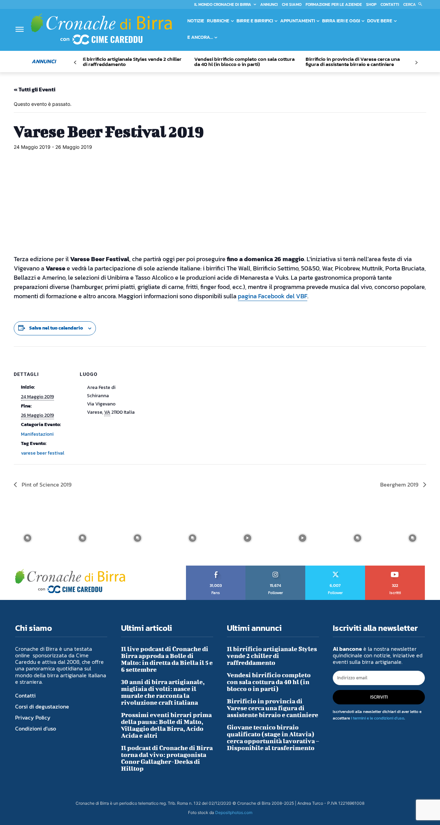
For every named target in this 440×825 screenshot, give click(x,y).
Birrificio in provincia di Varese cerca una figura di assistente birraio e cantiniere (353, 61)
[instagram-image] (27, 538)
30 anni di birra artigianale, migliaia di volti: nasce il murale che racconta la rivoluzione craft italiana (163, 692)
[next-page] (416, 62)
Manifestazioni (37, 434)
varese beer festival (42, 453)
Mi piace (216, 568)
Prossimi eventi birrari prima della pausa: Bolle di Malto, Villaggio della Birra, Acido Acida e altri (166, 725)
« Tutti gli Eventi (34, 89)
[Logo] (101, 28)
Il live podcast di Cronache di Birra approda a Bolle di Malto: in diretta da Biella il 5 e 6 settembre (167, 659)
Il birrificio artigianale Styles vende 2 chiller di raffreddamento (132, 61)
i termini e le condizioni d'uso (377, 718)
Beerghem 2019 (400, 484)
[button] (414, 4)
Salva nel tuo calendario (56, 328)
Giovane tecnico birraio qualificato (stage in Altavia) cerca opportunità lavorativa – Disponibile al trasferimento (273, 737)
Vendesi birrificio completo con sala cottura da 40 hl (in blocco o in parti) (244, 61)
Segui (275, 568)
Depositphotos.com (233, 812)
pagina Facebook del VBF (272, 296)
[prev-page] (75, 62)
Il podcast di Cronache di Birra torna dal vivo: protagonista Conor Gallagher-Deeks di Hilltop (167, 758)
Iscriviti (395, 568)
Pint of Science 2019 (46, 484)
